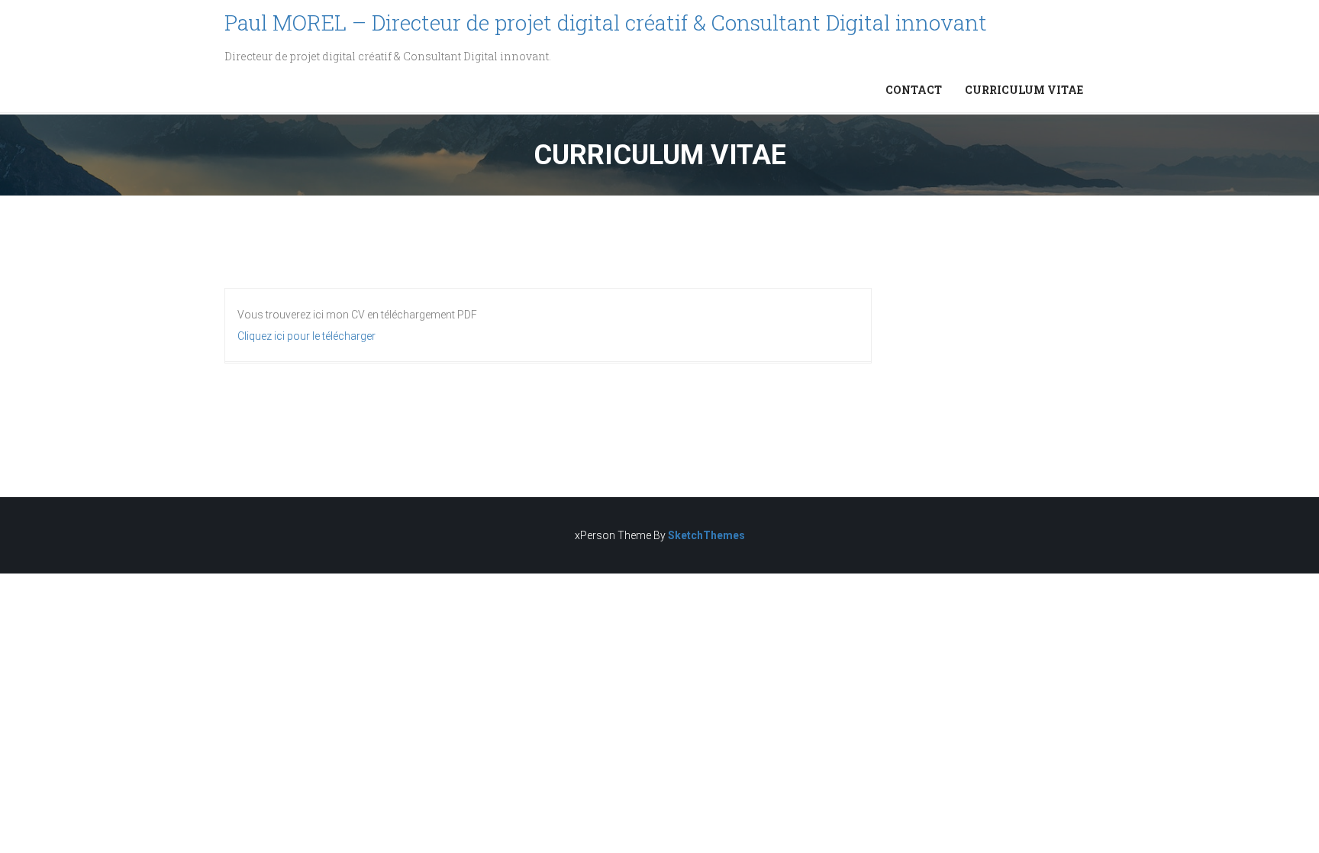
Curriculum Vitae (1024, 89)
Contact (913, 89)
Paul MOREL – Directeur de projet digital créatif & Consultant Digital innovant (605, 22)
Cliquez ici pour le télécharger (306, 336)
